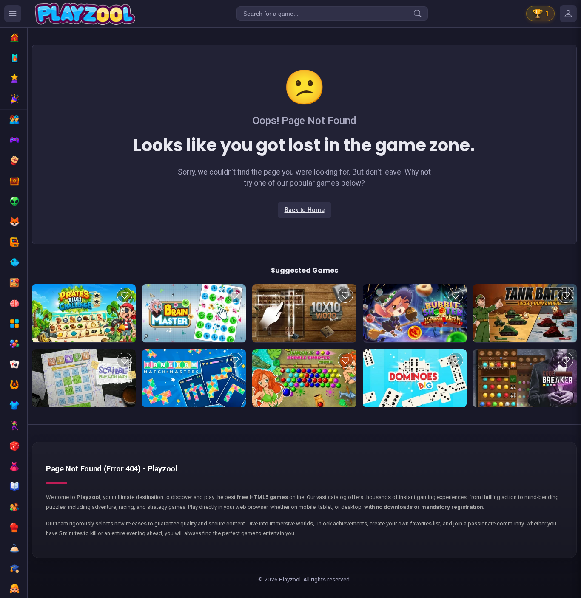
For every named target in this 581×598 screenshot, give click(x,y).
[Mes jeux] (568, 13)
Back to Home (305, 210)
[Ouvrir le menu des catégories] (12, 13)
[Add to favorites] (124, 295)
